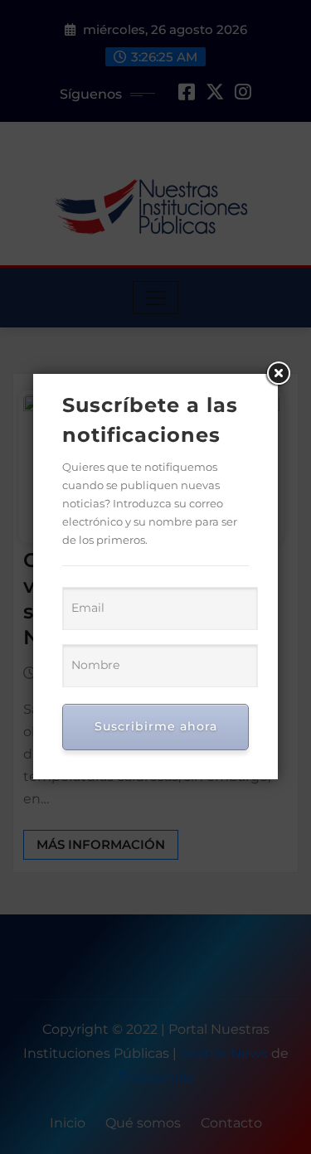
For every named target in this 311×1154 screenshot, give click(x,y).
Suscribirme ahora (156, 726)
